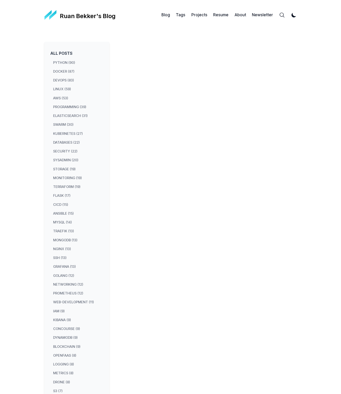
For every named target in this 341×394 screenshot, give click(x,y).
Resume (220, 15)
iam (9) (59, 311)
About (240, 15)
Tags (180, 15)
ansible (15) (63, 213)
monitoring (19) (67, 178)
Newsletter (262, 15)
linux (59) (62, 89)
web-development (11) (73, 302)
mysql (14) (62, 222)
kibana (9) (62, 320)
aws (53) (60, 98)
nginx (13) (62, 249)
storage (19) (64, 169)
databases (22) (66, 142)
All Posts (61, 53)
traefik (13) (63, 231)
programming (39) (69, 107)
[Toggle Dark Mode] (294, 15)
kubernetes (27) (68, 133)
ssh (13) (60, 258)
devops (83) (63, 80)
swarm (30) (63, 125)
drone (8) (61, 382)
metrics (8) (63, 373)
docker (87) (63, 71)
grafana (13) (64, 267)
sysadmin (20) (65, 160)
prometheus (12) (68, 293)
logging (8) (63, 364)
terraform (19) (66, 187)
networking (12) (68, 284)
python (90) (64, 62)
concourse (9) (66, 329)
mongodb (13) (65, 240)
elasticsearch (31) (70, 116)
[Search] (282, 15)
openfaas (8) (64, 355)
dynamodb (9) (65, 338)
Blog (165, 15)
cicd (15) (60, 204)
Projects (199, 15)
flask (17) (62, 196)
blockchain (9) (66, 346)
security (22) (65, 151)
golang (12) (63, 275)
